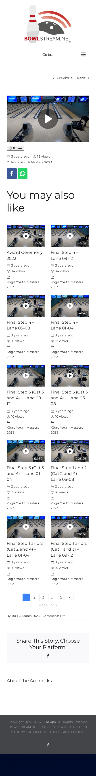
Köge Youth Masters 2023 (31, 162)
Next (81, 78)
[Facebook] (12, 173)
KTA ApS (50, 722)
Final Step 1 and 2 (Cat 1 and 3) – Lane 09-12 (69, 549)
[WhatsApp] (23, 173)
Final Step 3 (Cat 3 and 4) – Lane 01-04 (25, 473)
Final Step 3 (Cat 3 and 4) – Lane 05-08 (69, 398)
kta (13, 616)
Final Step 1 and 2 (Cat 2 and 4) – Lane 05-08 (69, 473)
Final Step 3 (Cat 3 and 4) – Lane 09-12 (25, 398)
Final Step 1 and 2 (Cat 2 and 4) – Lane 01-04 (25, 549)
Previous (65, 78)
